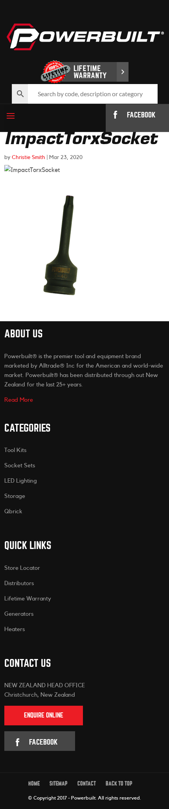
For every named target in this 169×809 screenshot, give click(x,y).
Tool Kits (15, 450)
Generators (18, 614)
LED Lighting (20, 481)
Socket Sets (19, 466)
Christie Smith (28, 157)
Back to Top (119, 783)
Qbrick (13, 511)
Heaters (14, 629)
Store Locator (22, 568)
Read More (18, 400)
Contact (86, 783)
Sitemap (59, 783)
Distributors (19, 583)
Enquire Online (43, 715)
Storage (14, 496)
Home (34, 783)
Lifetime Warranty (27, 599)
